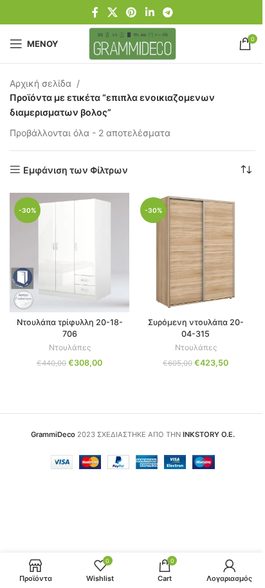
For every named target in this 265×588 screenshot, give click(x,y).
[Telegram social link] (167, 12)
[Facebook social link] (95, 12)
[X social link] (112, 12)
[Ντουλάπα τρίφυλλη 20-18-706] (69, 252)
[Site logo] (133, 42)
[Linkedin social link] (149, 12)
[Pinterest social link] (131, 12)
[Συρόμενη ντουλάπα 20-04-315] (195, 252)
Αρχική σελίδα (40, 83)
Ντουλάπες (70, 347)
